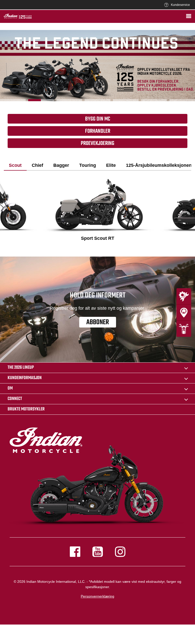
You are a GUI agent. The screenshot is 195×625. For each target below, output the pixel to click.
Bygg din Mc (97, 119)
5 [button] (126, 100)
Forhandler (97, 131)
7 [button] (182, 100)
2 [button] (41, 100)
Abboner (97, 322)
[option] (97, 65)
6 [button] (154, 100)
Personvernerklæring (97, 596)
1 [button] (13, 100)
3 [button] (69, 100)
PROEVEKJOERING (97, 143)
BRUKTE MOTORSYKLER (26, 409)
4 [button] (97, 100)
